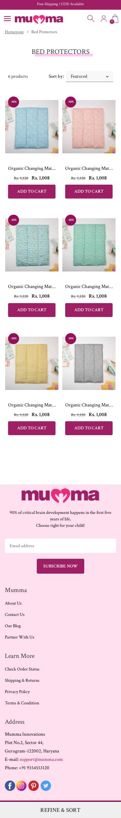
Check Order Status (22, 669)
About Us (13, 603)
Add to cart (31, 191)
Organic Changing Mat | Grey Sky (89, 405)
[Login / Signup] (103, 19)
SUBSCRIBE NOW (60, 566)
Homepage (14, 32)
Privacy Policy (17, 692)
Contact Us (15, 615)
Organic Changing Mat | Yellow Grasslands (31, 405)
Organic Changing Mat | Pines (89, 286)
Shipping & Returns (22, 680)
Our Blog (13, 626)
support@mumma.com (41, 759)
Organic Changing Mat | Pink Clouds (89, 168)
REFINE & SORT (60, 810)
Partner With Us (19, 637)
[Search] (91, 19)
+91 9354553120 (34, 768)
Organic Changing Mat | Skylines (31, 286)
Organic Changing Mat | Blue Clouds (31, 168)
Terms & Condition (22, 703)
